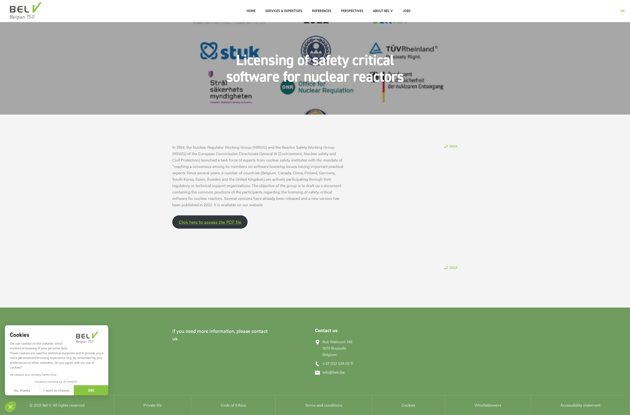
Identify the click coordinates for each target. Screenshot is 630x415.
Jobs (406, 11)
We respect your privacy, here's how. (33, 374)
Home (251, 11)
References (321, 11)
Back (454, 146)
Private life (152, 405)
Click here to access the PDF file (210, 222)
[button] (10, 407)
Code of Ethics (233, 405)
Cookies (408, 405)
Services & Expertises (283, 11)
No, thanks (22, 390)
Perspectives (352, 11)
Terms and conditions (323, 405)
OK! (91, 390)
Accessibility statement (580, 405)
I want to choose (56, 390)
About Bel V (383, 11)
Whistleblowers (487, 405)
